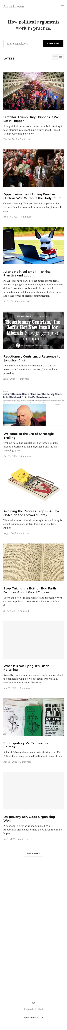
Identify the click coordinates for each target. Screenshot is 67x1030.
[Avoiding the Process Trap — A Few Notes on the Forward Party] (33, 500)
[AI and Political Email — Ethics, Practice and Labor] (33, 264)
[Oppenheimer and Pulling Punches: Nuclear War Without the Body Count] (33, 183)
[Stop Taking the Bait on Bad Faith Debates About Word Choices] (33, 577)
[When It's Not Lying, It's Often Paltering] (33, 655)
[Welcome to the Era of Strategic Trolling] (33, 423)
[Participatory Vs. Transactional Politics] (33, 730)
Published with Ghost (33, 1008)
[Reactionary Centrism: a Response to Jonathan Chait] (33, 345)
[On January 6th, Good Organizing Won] (33, 806)
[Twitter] (33, 1003)
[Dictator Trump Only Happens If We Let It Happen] (33, 106)
